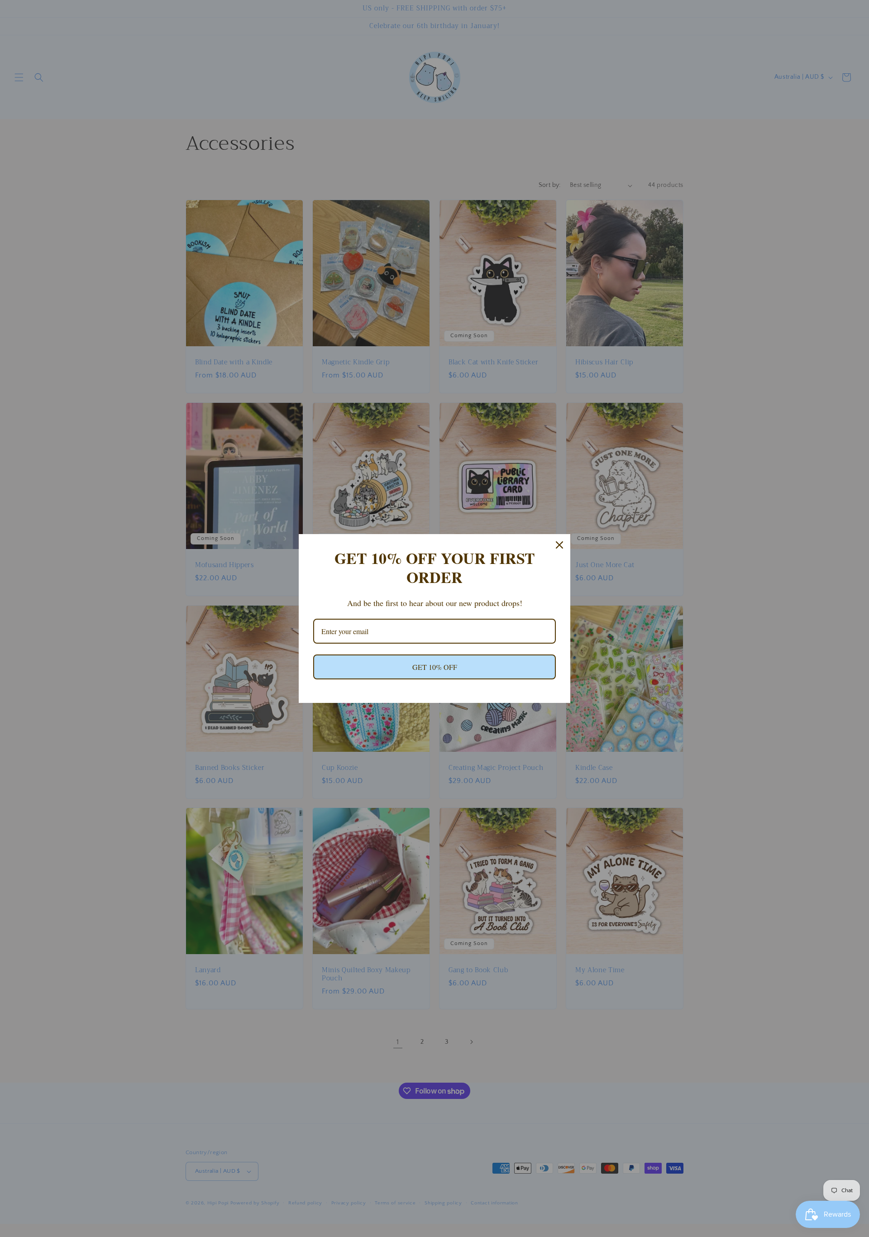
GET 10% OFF (434, 667)
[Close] (559, 545)
